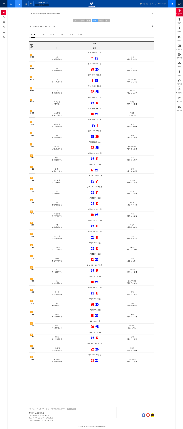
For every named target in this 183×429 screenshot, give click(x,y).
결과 (107, 21)
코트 (94, 21)
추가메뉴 (163, 4)
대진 (101, 21)
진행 (88, 21)
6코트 (80, 34)
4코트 (62, 34)
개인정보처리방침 (43, 409)
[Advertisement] (91, 383)
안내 (75, 21)
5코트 (71, 34)
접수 (82, 21)
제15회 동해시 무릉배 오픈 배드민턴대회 (45, 13)
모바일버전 (71, 409)
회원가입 (145, 4)
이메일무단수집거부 (58, 409)
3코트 (52, 34)
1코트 (33, 34)
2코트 (43, 34)
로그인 (154, 4)
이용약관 (32, 409)
